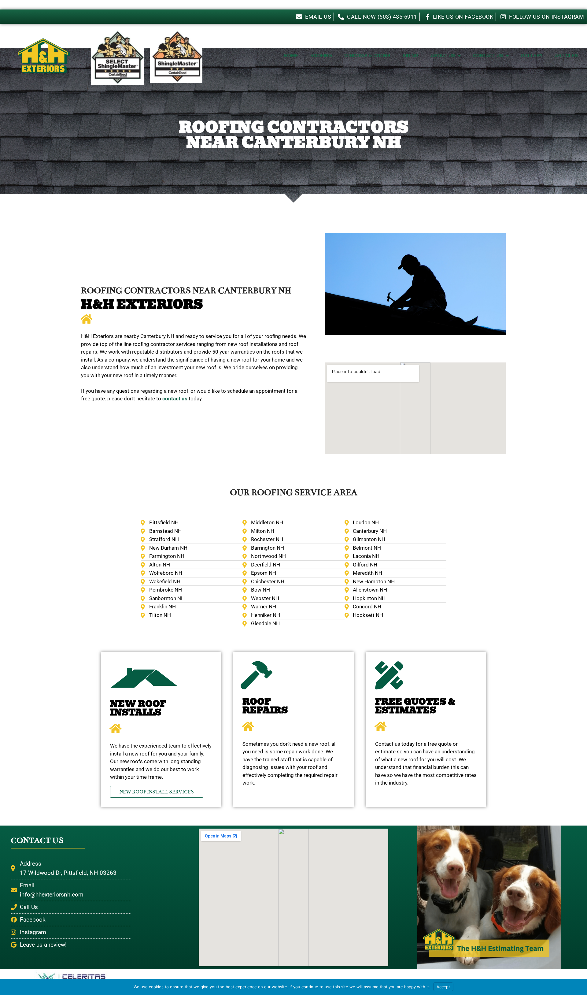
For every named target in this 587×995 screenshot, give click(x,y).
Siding (411, 55)
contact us (174, 398)
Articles (566, 55)
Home (291, 55)
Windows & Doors (367, 55)
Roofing (321, 55)
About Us (443, 55)
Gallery (532, 55)
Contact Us (488, 55)
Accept (443, 986)
